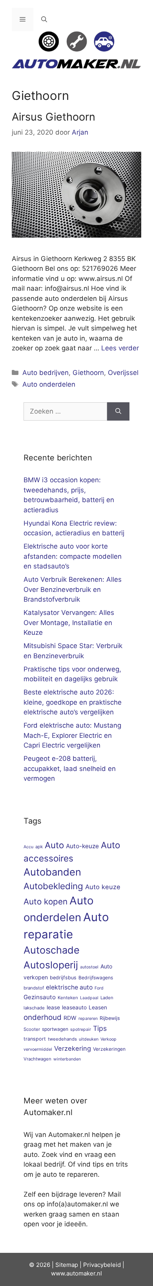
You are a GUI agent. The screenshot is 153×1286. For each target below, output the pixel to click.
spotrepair (80, 1029)
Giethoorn (88, 373)
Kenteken (68, 997)
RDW (70, 1017)
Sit (59, 1264)
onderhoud (43, 1017)
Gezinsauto (40, 997)
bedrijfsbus (63, 977)
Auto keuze (102, 887)
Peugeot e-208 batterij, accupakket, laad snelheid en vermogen (70, 768)
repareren (88, 1018)
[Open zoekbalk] (44, 19)
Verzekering (72, 1048)
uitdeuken (88, 1039)
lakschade (34, 1008)
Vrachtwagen (37, 1059)
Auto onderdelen (48, 384)
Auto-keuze (82, 846)
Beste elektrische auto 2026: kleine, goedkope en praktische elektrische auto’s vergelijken (73, 702)
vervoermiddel (38, 1049)
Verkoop (108, 1039)
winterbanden (67, 1059)
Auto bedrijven (45, 373)
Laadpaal (89, 997)
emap (70, 1264)
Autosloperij (51, 965)
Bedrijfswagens (95, 977)
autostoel (89, 967)
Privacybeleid (102, 1264)
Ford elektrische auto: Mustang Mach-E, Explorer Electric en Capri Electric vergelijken (72, 735)
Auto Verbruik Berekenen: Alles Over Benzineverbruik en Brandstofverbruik (73, 589)
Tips (100, 1028)
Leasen (98, 1007)
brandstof (34, 988)
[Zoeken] (118, 411)
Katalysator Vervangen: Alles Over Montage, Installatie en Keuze (69, 622)
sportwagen (55, 1029)
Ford (99, 988)
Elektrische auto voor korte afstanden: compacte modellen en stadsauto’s (73, 556)
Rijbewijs (110, 1018)
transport (35, 1039)
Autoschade (52, 950)
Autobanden (52, 872)
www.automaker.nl (76, 1273)
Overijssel (123, 373)
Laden (106, 997)
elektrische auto (69, 987)
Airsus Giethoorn (53, 116)
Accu (28, 846)
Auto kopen (45, 901)
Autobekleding (53, 886)
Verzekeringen (109, 1049)
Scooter (32, 1029)
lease (53, 1007)
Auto (54, 845)
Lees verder (120, 348)
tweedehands (62, 1039)
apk (39, 846)
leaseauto (74, 1007)
